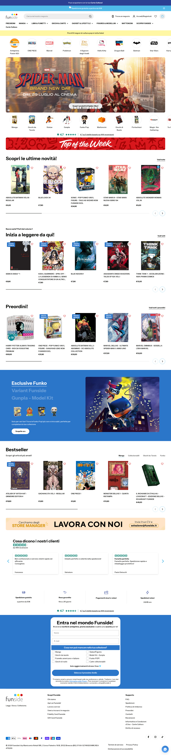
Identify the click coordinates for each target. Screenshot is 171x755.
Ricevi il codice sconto (108, 403)
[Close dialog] (128, 357)
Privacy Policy (95, 410)
